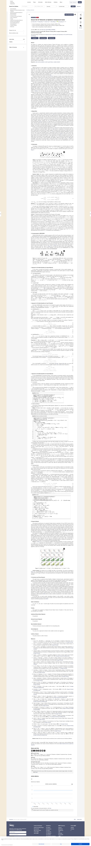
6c (57, 385)
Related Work (12, 3)
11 (72, 115)
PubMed (38, 739)
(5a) (72, 376)
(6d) (72, 399)
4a (44, 371)
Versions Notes (51, 38)
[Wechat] (40, 780)
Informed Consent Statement (15, 21)
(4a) (72, 365)
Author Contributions (13, 17)
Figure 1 (32, 149)
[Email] (32, 780)
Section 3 (37, 90)
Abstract (11, 1)
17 (52, 131)
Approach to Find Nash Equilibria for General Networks (16, 13)
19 (61, 133)
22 (46, 288)
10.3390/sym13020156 (30, 10)
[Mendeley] (44, 780)
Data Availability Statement (14, 22)
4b (48, 371)
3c (66, 330)
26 (46, 628)
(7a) (72, 512)
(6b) (72, 392)
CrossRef (64, 685)
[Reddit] (43, 780)
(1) (72, 198)
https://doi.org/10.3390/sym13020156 (48, 29)
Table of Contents (13, 47)
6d (60, 386)
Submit (80, 2)
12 (39, 121)
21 (60, 181)
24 (65, 560)
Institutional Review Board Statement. (16, 20)
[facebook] (38, 780)
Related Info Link (12, 30)
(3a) (72, 335)
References (12, 26)
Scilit (68, 685)
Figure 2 (55, 245)
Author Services (48, 2)
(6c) (72, 396)
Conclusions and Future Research (16, 16)
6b (63, 385)
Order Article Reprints (69, 14)
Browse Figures (43, 38)
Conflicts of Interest (13, 25)
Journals (29, 2)
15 (55, 127)
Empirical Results (13, 14)
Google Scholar (70, 671)
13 (40, 121)
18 (60, 133)
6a (55, 385)
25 (44, 623)
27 (47, 628)
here (36, 801)
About (61, 2)
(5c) (72, 383)
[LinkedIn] (36, 780)
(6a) (72, 389)
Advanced (78, 6)
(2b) (72, 328)
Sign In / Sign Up (73, 2)
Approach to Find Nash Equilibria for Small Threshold (17, 11)
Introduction (12, 2)
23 (58, 296)
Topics (34, 2)
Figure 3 (38, 571)
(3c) (72, 342)
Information (40, 2)
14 (49, 121)
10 (53, 114)
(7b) (72, 514)
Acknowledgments (13, 24)
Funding (11, 18)
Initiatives (55, 2)
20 (69, 137)
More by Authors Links (13, 33)
